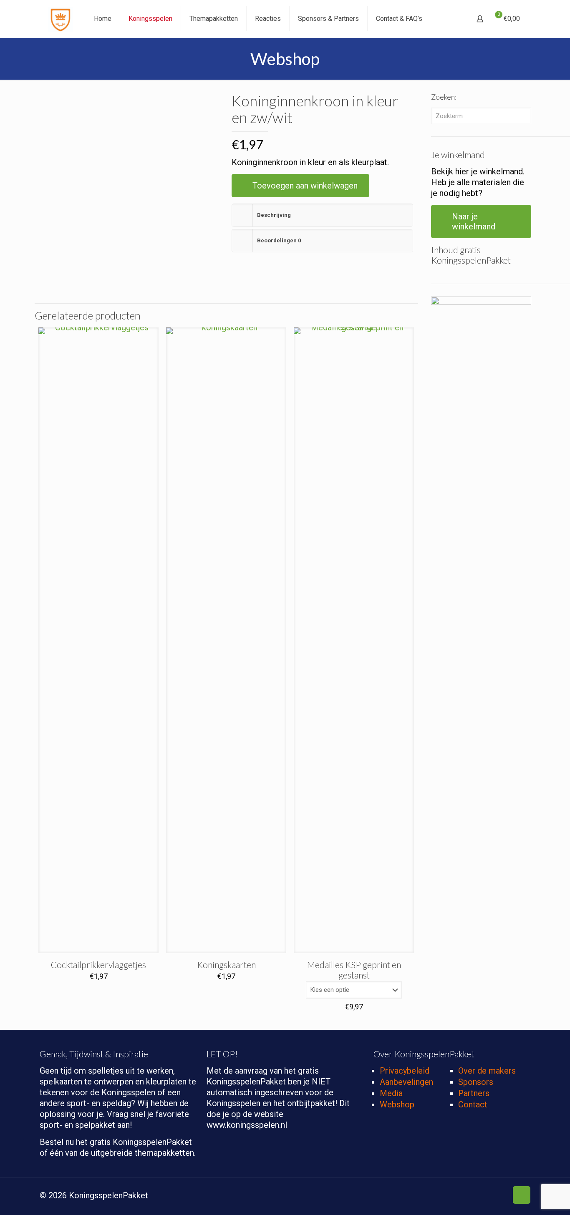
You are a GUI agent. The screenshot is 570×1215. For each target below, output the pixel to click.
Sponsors (475, 1082)
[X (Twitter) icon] (466, 1196)
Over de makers (487, 1071)
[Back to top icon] (521, 1195)
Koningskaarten (226, 964)
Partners (473, 1093)
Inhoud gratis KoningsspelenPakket (471, 254)
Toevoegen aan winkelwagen (305, 186)
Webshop (397, 1104)
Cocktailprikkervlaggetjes (98, 964)
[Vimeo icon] (475, 1196)
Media (391, 1093)
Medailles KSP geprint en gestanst (354, 969)
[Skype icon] (449, 1196)
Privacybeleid (404, 1071)
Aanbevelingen (406, 1082)
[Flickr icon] (492, 1196)
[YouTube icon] (484, 1196)
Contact (472, 1104)
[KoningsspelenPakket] (60, 19)
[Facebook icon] (457, 1196)
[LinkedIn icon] (501, 1196)
